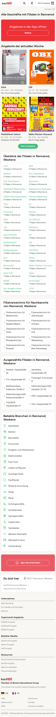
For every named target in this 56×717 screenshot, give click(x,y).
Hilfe (3, 698)
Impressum (33, 698)
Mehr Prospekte (28, 146)
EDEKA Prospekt (8, 622)
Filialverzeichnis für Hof (40, 330)
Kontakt (31, 702)
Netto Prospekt (7, 644)
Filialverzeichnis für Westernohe (15, 314)
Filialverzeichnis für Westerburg (40, 339)
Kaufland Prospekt (9, 626)
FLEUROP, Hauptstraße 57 (13, 404)
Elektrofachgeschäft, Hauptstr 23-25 (41, 388)
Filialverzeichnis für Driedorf (15, 347)
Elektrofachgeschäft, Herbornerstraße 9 (16, 396)
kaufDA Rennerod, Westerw (15, 585)
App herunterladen (9, 667)
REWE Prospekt (7, 630)
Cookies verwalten (36, 706)
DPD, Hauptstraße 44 (41, 396)
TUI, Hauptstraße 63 (15, 379)
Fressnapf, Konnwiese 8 (42, 379)
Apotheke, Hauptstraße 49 (38, 371)
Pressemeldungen (9, 671)
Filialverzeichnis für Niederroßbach (15, 322)
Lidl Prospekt (6, 648)
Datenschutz (6, 702)
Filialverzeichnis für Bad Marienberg (40, 347)
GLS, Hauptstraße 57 (41, 404)
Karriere (4, 611)
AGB (3, 706)
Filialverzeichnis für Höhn (15, 330)
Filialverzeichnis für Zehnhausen (40, 314)
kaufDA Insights (8, 663)
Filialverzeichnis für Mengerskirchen (15, 339)
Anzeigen (48, 9)
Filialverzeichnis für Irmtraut (40, 322)
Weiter (27, 33)
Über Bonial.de (7, 603)
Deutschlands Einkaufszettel (13, 659)
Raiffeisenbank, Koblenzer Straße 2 (15, 388)
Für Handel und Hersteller (12, 607)
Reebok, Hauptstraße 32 (16, 371)
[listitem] (14, 72)
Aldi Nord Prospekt (9, 641)
